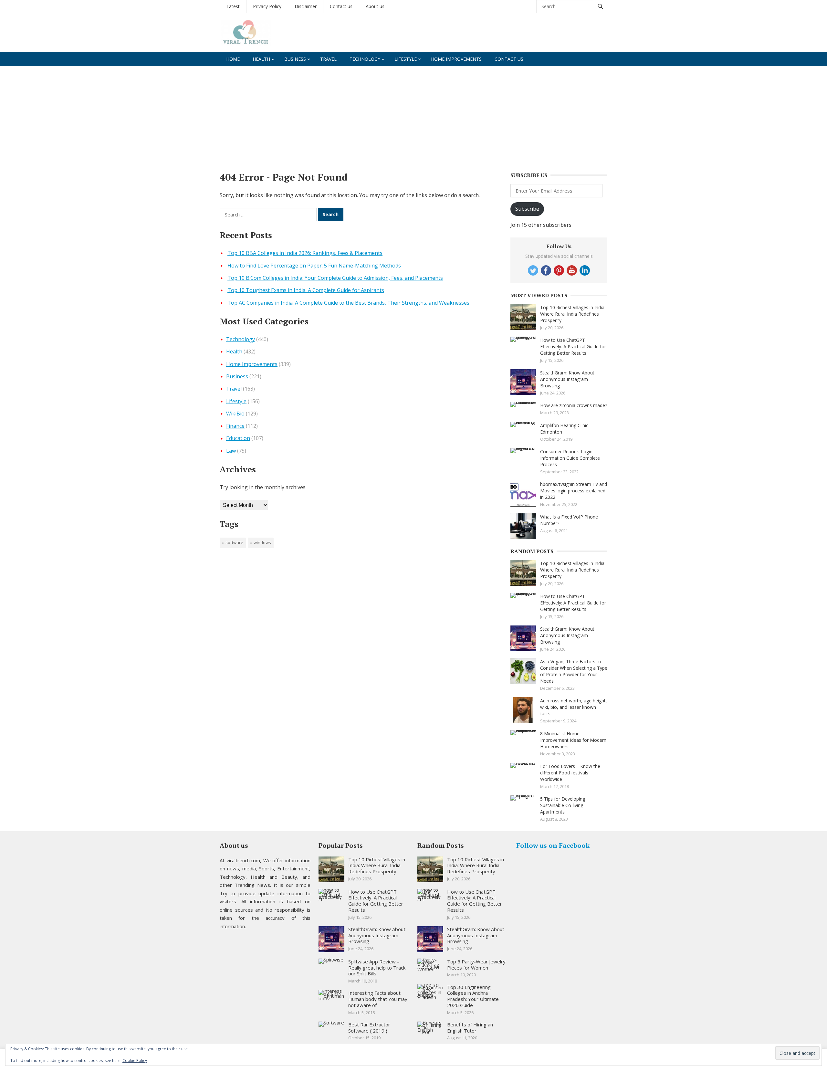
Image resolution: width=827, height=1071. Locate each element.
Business (295, 59)
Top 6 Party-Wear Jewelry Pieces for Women (476, 964)
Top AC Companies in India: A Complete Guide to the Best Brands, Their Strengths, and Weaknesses (348, 302)
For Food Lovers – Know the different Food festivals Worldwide (570, 772)
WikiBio (235, 413)
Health (261, 59)
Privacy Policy (267, 6)
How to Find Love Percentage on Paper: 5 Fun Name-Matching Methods (314, 265)
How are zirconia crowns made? (573, 405)
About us (375, 6)
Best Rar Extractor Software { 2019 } (369, 1027)
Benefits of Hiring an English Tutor (470, 1027)
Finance (235, 425)
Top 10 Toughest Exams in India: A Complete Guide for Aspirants (305, 290)
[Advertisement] (413, 114)
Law (231, 450)
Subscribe (527, 208)
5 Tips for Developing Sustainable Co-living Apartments (562, 805)
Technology (365, 59)
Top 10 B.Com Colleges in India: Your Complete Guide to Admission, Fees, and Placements (335, 277)
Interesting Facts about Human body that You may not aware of (377, 999)
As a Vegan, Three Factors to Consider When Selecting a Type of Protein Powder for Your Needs (573, 671)
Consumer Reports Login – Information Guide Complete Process (570, 457)
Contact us (341, 6)
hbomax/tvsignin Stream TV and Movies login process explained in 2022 (573, 490)
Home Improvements (456, 59)
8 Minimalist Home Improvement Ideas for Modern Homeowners (573, 740)
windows (262, 542)
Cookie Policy (134, 1060)
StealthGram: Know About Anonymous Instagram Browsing (567, 379)
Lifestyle (405, 59)
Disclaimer (306, 6)
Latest (233, 6)
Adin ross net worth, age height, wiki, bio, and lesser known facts (573, 707)
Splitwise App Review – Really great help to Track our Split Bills (376, 967)
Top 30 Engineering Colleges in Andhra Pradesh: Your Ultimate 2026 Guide (473, 996)
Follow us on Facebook (553, 845)
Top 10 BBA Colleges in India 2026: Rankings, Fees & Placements (304, 253)
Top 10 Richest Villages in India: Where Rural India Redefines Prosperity (572, 313)
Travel (328, 59)
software (234, 542)
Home (233, 59)
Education (238, 438)
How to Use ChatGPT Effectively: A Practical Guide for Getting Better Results (573, 346)
